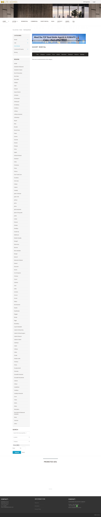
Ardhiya (16, 111)
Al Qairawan (17, 98)
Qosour (16, 295)
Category (42, 54)
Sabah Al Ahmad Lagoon (19, 333)
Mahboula (16, 234)
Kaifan (15, 219)
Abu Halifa (16, 79)
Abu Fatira (16, 76)
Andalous (16, 108)
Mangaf (16, 241)
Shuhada (16, 371)
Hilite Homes (97, 515)
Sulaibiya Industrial (18, 393)
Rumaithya (16, 323)
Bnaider (16, 127)
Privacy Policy (38, 509)
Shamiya (16, 361)
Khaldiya (16, 228)
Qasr (15, 285)
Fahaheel (16, 158)
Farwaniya (16, 165)
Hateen (16, 187)
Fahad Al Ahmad (17, 155)
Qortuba (16, 292)
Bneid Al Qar (17, 130)
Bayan (15, 120)
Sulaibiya (16, 390)
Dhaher (16, 142)
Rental (15, 39)
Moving (15, 52)
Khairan (16, 222)
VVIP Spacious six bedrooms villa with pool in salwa (44, 482)
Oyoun (15, 279)
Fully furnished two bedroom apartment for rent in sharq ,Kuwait (16, 481)
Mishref (16, 257)
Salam (15, 346)
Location (48, 54)
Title (37, 54)
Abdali (15, 63)
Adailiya (16, 82)
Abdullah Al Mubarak (19, 66)
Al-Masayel (16, 101)
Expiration (64, 54)
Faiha (15, 161)
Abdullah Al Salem (18, 70)
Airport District (17, 92)
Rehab (15, 317)
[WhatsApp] (77, 506)
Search (17, 452)
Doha (15, 149)
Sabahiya (16, 342)
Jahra (15, 203)
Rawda (15, 307)
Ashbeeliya (16, 117)
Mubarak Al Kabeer (18, 260)
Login (94, 2)
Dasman (16, 139)
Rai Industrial (17, 304)
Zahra (15, 423)
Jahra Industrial (17, 209)
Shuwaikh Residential (19, 377)
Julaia (15, 215)
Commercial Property (19, 49)
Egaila (15, 152)
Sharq (15, 364)
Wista (15, 417)
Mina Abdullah (17, 250)
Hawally (16, 190)
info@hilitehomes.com (8, 507)
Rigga (15, 320)
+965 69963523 (75, 504)
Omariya (16, 276)
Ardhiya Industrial (18, 114)
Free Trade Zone (18, 174)
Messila (16, 247)
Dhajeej (16, 146)
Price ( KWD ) (16, 445)
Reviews (82, 54)
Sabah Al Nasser (18, 336)
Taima (15, 399)
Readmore (27, 481)
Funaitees (16, 177)
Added (58, 54)
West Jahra (16, 409)
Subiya (15, 384)
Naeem (15, 263)
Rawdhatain (17, 311)
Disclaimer (37, 506)
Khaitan (16, 225)
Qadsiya (16, 282)
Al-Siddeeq (16, 104)
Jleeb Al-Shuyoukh (18, 212)
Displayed (70, 54)
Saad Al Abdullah (18, 326)
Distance (77, 54)
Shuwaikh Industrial (18, 374)
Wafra (15, 403)
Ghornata (16, 181)
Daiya (15, 133)
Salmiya (16, 349)
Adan (15, 85)
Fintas (15, 168)
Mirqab (15, 253)
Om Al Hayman (17, 273)
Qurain (15, 298)
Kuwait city (16, 231)
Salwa (15, 352)
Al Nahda (16, 95)
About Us (37, 502)
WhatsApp (73, 506)
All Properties (86, 2)
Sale (15, 43)
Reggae (16, 314)
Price (53, 54)
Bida (15, 123)
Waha (15, 406)
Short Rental (17, 46)
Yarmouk (16, 420)
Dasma (15, 136)
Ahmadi (16, 89)
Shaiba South (17, 358)
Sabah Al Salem (17, 339)
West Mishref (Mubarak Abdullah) (19, 413)
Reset (23, 452)
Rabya (15, 301)
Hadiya (15, 184)
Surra (15, 396)
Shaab (15, 355)
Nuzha (15, 269)
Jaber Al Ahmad (17, 193)
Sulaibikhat (16, 387)
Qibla (15, 288)
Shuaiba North (17, 368)
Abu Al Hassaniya (18, 73)
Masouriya (16, 244)
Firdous (16, 171)
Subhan (16, 380)
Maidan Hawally (17, 238)
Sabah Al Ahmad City (18, 330)
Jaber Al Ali (16, 196)
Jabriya (15, 200)
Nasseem (16, 266)
